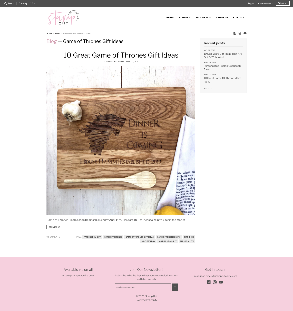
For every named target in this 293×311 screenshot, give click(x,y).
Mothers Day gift (168, 241)
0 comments (53, 236)
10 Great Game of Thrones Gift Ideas (120, 55)
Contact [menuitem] (238, 17)
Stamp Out (151, 296)
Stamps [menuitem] (183, 17)
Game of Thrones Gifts (168, 237)
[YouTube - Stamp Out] (245, 33)
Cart (284, 3)
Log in (251, 3)
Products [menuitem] (202, 17)
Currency (23, 3)
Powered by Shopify (146, 299)
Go (175, 287)
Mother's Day (148, 241)
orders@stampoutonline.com (221, 276)
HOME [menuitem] (170, 17)
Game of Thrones (113, 237)
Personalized (187, 241)
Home (49, 33)
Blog (57, 33)
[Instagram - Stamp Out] (239, 33)
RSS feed (208, 88)
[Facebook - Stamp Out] (234, 33)
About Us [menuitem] (222, 17)
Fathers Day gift (92, 237)
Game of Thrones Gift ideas (139, 237)
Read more (54, 227)
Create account (265, 3)
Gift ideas (189, 237)
